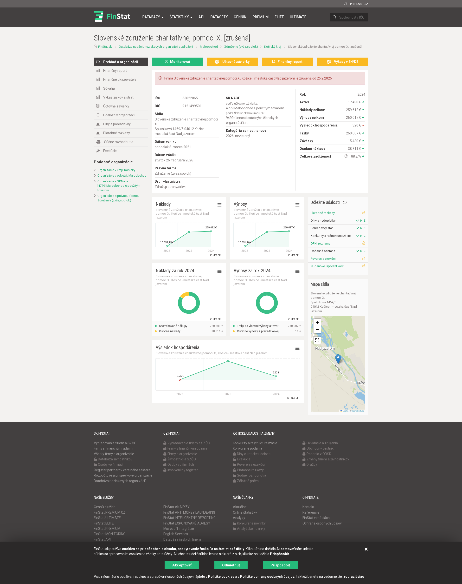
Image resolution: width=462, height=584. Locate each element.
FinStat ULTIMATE (107, 518)
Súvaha (109, 88)
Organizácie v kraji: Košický (116, 170)
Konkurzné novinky (251, 523)
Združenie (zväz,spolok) (241, 46)
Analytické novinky (251, 529)
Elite (279, 16)
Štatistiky (179, 16)
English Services (175, 534)
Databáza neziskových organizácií (120, 481)
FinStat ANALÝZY (176, 507)
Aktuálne (240, 507)
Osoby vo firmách (111, 464)
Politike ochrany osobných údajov (267, 576)
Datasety (219, 16)
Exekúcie (110, 151)
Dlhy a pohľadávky (117, 124)
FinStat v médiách (316, 518)
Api (201, 16)
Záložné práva (248, 481)
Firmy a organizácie (182, 454)
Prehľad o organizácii (120, 62)
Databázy (151, 16)
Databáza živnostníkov (115, 459)
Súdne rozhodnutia (118, 142)
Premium (260, 16)
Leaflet (345, 410)
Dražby (312, 464)
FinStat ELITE (104, 523)
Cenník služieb (105, 507)
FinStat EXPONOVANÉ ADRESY (186, 523)
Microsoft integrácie (178, 529)
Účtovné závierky (116, 106)
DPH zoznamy (320, 243)
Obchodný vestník (320, 448)
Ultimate (298, 16)
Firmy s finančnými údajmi (113, 448)
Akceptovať (182, 565)
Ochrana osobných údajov (322, 523)
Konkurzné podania (247, 448)
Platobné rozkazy (116, 133)
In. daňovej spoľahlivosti (327, 266)
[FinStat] (112, 20)
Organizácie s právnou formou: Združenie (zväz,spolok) (118, 198)
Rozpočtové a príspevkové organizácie (123, 475)
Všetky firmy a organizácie (114, 454)
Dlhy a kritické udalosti (253, 454)
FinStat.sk (105, 46)
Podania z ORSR (319, 454)
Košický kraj (272, 46)
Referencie (310, 512)
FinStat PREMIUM (107, 529)
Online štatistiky (245, 512)
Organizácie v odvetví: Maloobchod (122, 175)
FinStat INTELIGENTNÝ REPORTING (189, 518)
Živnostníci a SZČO (181, 459)
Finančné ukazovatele (119, 79)
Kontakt (308, 507)
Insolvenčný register (182, 470)
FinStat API (102, 539)
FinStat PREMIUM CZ (109, 512)
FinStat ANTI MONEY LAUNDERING (189, 512)
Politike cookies (221, 576)
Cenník (240, 16)
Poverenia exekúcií (323, 258)
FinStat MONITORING (109, 534)
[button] (338, 359)
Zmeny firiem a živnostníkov (328, 459)
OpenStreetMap (358, 410)
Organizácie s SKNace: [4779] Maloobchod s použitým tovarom (118, 185)
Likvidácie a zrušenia (322, 443)
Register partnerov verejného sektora (122, 470)
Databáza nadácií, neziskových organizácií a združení (156, 46)
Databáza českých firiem (182, 539)
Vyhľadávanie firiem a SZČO (115, 443)
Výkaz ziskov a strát (118, 97)
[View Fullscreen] (317, 340)
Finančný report (115, 71)
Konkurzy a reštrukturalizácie (255, 443)
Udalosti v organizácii (119, 115)
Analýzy (239, 518)
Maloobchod (209, 46)
